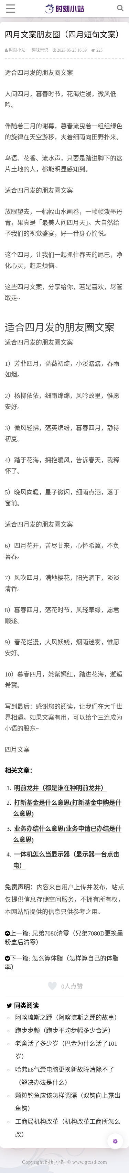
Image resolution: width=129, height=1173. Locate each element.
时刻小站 (16, 50)
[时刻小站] (64, 8)
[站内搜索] (120, 8)
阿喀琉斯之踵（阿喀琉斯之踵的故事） (67, 1017)
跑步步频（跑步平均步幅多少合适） (64, 1030)
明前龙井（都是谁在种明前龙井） (60, 788)
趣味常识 (40, 50)
